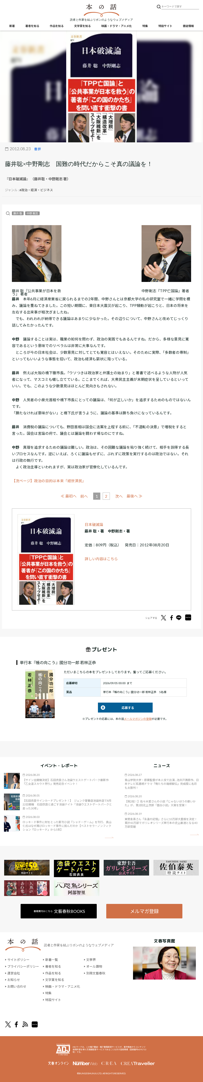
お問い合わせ (16, 986)
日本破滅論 (94, 524)
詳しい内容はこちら (101, 559)
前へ (84, 496)
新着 (12, 26)
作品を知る (57, 26)
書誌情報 (188, 26)
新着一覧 (51, 959)
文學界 (91, 959)
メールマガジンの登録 (138, 718)
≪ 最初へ (69, 496)
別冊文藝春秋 (95, 973)
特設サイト (165, 26)
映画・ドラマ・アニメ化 (116, 26)
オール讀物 (94, 966)
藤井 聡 (17, 213)
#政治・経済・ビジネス (36, 190)
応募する (116, 708)
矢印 (109, 837)
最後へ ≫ (134, 496)
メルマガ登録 (144, 911)
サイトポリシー (18, 959)
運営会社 (13, 973)
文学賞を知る (82, 26)
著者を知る (32, 26)
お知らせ (13, 980)
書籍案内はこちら (59, 911)
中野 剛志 (32, 213)
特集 (145, 26)
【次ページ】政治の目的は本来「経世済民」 (49, 481)
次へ (119, 496)
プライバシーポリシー (23, 966)
